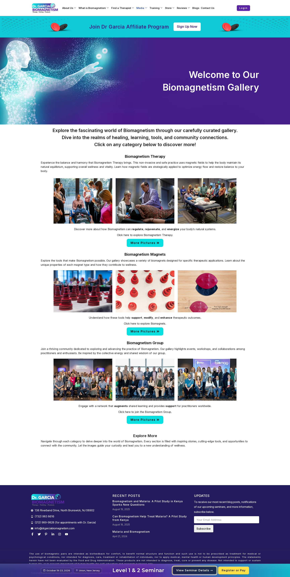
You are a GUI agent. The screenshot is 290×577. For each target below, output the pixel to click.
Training (155, 8)
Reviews (182, 8)
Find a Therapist (121, 8)
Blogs (195, 8)
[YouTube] (67, 534)
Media (140, 8)
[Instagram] (60, 534)
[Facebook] (33, 534)
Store (168, 8)
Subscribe (204, 528)
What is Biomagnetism (92, 8)
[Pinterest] (46, 534)
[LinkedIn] (53, 534)
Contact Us (207, 8)
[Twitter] (40, 534)
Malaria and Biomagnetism (131, 531)
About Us (67, 8)
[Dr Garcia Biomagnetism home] (45, 8)
